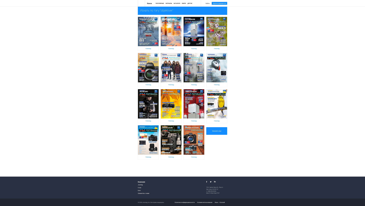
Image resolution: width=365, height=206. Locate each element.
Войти (207, 3)
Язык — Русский (220, 202)
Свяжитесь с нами (143, 193)
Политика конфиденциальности (185, 202)
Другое (190, 3)
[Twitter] (211, 182)
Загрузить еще (216, 131)
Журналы (169, 3)
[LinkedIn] (215, 182)
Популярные (160, 3)
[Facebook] (207, 182)
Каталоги (177, 3)
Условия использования (204, 202)
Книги (184, 3)
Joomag (140, 185)
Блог (139, 190)
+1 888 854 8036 (211, 191)
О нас (139, 187)
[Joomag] (141, 3)
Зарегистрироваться (219, 3)
